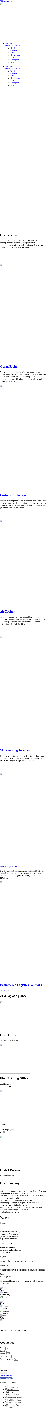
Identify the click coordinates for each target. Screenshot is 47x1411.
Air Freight (7, 611)
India (12, 57)
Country (3, 1356)
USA (12, 62)
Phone (3, 1354)
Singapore (14, 60)
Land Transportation (8, 866)
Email (2, 1351)
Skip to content (6, 1)
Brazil (12, 48)
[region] (23, 159)
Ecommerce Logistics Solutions (21, 985)
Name (2, 1348)
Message (4, 1370)
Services (8, 43)
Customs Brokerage (13, 495)
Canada (13, 50)
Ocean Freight (9, 366)
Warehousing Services (15, 750)
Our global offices (12, 46)
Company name (7, 1359)
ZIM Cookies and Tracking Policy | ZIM (16, 1337)
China (12, 53)
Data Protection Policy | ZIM (12, 1335)
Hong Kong (15, 55)
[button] (6, 1378)
